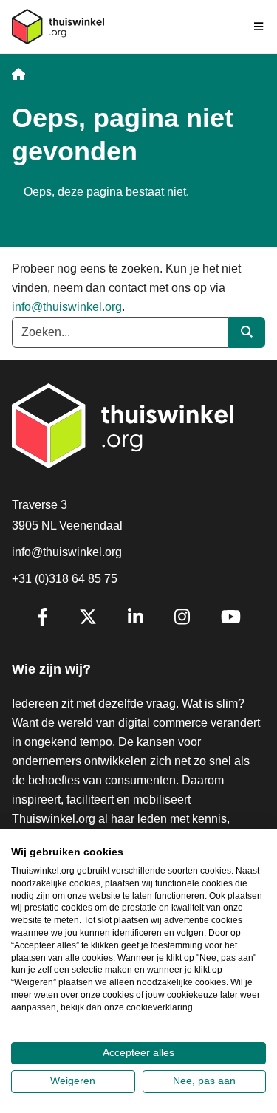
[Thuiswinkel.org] (58, 26)
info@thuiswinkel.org (67, 307)
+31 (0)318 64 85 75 (64, 578)
